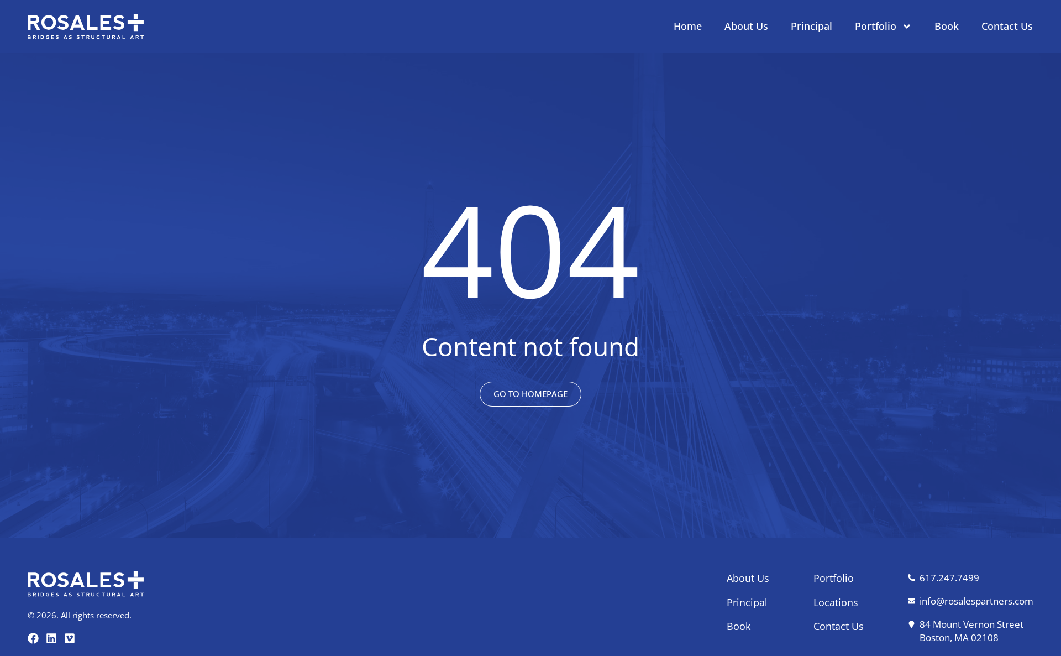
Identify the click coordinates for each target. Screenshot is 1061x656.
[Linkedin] (51, 638)
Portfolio (875, 26)
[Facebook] (33, 638)
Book (946, 26)
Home (688, 26)
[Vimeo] (69, 638)
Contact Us (1007, 26)
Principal (811, 26)
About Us (746, 26)
